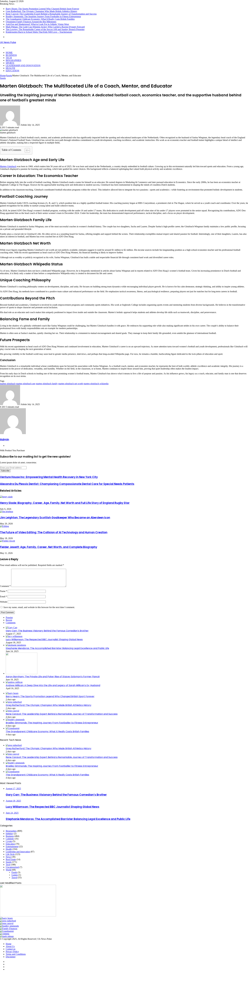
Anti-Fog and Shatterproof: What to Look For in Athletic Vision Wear (37, 24)
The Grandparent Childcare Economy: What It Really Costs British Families (40, 19)
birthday (9, 833)
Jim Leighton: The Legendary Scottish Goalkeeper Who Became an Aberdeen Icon (55, 518)
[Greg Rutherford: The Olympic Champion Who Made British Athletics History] (14, 702)
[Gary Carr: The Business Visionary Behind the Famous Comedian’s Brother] (11, 627)
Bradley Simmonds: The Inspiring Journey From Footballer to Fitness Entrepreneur (43, 16)
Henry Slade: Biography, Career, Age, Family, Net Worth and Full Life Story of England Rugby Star (65, 503)
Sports (10, 63)
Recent (9, 620)
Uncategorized (12, 867)
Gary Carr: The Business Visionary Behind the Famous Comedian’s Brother (47, 630)
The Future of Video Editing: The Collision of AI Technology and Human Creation (53, 532)
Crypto (9, 841)
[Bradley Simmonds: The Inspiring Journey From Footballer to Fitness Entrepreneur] (15, 719)
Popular (9, 617)
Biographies (13, 60)
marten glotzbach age (25, 383)
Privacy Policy (12, 951)
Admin (4, 439)
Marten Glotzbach (8, 166)
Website (3, 602)
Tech (9, 57)
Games (14, 875)
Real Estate (11, 859)
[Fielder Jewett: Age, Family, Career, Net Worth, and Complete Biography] (7, 541)
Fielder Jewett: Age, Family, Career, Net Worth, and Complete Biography (48, 547)
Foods (14, 872)
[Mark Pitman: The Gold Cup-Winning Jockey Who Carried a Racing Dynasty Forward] (7, 936)
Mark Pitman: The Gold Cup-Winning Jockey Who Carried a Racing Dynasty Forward (45, 27)
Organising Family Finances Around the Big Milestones (31, 21)
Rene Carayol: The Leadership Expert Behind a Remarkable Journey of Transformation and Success (51, 14)
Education (12, 70)
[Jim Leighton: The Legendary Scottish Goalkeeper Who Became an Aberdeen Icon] (6, 511)
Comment (5, 586)
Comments (11, 622)
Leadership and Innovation (23, 65)
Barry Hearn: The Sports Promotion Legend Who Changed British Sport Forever (42, 8)
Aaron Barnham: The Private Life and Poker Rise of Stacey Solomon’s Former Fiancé (53, 676)
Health (10, 68)
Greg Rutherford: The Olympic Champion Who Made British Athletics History (41, 11)
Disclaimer (11, 956)
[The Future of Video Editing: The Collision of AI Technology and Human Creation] (4, 526)
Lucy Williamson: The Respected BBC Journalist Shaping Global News (44, 639)
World (8, 870)
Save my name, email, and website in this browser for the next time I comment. (39, 607)
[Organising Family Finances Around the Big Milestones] (8, 928)
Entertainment (12, 846)
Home (9, 52)
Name (3, 591)
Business (11, 55)
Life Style (10, 854)
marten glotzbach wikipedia (96, 383)
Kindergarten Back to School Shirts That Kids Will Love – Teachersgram (39, 32)
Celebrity (10, 838)
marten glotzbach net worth (70, 383)
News (8, 857)
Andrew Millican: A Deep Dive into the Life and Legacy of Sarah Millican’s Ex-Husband (53, 685)
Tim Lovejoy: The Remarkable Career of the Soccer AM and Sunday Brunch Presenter (45, 29)
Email (3, 596)
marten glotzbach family (47, 383)
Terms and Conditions (16, 954)
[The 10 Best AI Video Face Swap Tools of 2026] (28, 915)
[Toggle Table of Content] (26, 150)
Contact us (10, 949)
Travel (14, 877)
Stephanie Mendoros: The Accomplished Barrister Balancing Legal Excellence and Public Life (57, 648)
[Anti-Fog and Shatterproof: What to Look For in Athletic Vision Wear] (4, 933)
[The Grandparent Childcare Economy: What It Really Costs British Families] (12, 728)
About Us (10, 946)
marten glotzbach (8, 383)
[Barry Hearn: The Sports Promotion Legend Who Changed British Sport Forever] (12, 693)
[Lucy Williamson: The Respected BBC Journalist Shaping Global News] (14, 636)
